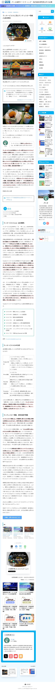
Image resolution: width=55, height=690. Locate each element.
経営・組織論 (42, 41)
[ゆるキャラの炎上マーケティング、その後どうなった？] (29, 529)
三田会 (46, 92)
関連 (5, 216)
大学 (45, 99)
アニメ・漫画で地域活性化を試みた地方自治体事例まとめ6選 (7, 534)
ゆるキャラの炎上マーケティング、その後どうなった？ (29, 534)
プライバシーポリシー (27, 686)
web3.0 (41, 82)
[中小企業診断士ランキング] (41, 230)
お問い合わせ (50, 24)
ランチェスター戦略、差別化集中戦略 (13, 214)
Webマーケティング (44, 47)
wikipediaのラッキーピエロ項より (25, 99)
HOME (28, 684)
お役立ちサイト (43, 56)
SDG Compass (42, 80)
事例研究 (32, 577)
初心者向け (48, 96)
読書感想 (41, 65)
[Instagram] (47, 223)
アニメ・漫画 (42, 87)
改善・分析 (48, 101)
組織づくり (46, 104)
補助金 (41, 62)
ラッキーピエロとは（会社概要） (12, 211)
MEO (45, 77)
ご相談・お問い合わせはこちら (12, 517)
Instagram (10, 658)
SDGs (40, 59)
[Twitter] (44, 223)
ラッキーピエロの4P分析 (10, 212)
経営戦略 (41, 106)
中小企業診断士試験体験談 (45, 94)
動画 (40, 99)
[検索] (52, 11)
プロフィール (42, 24)
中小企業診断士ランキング (44, 232)
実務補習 (41, 101)
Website (20, 658)
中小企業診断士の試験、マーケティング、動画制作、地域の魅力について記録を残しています (27, 6)
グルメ (26, 579)
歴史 (40, 104)
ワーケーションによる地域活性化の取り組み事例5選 (18, 534)
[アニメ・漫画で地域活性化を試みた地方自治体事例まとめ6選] (7, 529)
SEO (49, 80)
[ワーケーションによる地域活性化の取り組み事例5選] (18, 529)
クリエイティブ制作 (43, 89)
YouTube (15, 658)
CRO (40, 77)
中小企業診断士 (50, 30)
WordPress (48, 82)
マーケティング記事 (42, 31)
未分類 (41, 68)
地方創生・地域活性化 (24, 577)
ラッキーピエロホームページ (13, 339)
